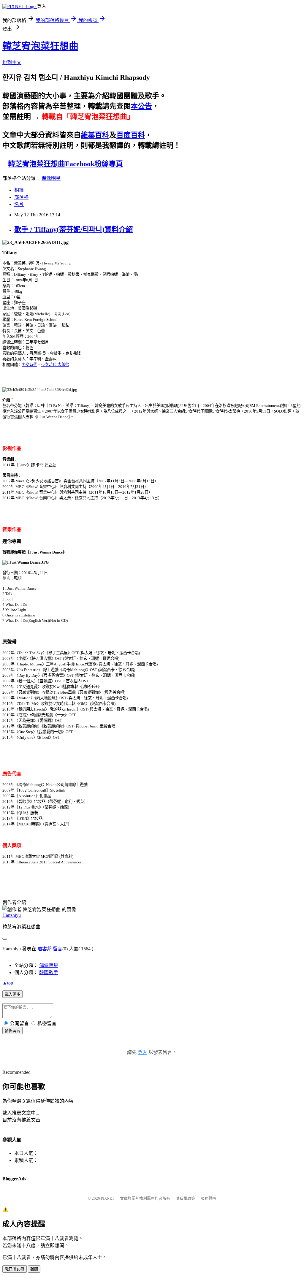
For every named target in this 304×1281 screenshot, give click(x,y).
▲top (7, 982)
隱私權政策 (185, 1198)
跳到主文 (11, 62)
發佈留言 (12, 1030)
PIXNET (107, 1198)
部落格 (21, 197)
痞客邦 (44, 948)
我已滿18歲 (14, 1269)
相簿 (19, 190)
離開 (34, 1269)
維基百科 (95, 135)
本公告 (141, 106)
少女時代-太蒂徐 (55, 364)
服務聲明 (208, 1198)
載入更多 (12, 994)
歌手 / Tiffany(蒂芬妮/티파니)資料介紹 (73, 229)
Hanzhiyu (11, 915)
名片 (19, 204)
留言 (57, 948)
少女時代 (29, 364)
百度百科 (130, 135)
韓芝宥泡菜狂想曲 (40, 46)
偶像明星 (51, 178)
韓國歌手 (48, 972)
